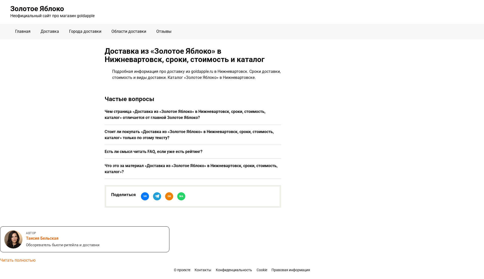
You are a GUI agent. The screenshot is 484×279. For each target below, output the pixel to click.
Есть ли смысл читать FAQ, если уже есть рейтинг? (153, 151)
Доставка (50, 31)
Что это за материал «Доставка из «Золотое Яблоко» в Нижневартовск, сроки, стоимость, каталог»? (191, 168)
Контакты (203, 270)
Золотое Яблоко (37, 9)
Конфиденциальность (234, 270)
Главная (23, 31)
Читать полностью (18, 260)
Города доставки (85, 31)
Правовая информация (290, 270)
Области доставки (128, 31)
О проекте (182, 270)
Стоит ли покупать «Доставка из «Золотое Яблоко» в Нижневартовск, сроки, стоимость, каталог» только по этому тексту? (189, 134)
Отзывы (163, 31)
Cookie (262, 270)
